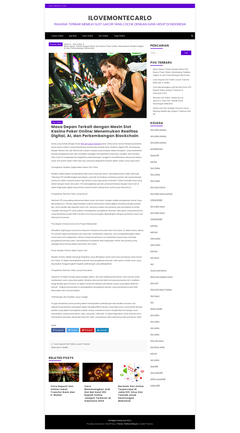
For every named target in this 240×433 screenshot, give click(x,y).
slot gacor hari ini (157, 187)
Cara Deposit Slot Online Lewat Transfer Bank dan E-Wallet (63, 391)
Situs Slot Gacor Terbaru (161, 289)
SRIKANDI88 (156, 200)
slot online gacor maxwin (161, 193)
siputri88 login (156, 149)
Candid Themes (146, 424)
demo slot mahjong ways (161, 276)
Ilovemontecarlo (120, 17)
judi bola (154, 225)
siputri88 (154, 366)
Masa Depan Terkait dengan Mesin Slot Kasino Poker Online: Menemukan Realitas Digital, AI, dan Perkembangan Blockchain (171, 72)
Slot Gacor (155, 296)
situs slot (154, 283)
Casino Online (57, 35)
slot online (154, 315)
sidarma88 (155, 385)
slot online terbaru (158, 129)
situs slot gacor (157, 340)
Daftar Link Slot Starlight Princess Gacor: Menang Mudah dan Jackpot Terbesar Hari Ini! (172, 111)
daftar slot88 (156, 308)
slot (152, 264)
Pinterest (88, 330)
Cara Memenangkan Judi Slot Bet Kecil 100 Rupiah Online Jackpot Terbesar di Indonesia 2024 (97, 393)
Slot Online (103, 35)
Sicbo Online (87, 35)
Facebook (59, 330)
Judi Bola (73, 35)
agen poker (155, 238)
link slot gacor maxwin (91, 143)
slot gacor (154, 257)
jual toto (154, 251)
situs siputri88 (156, 372)
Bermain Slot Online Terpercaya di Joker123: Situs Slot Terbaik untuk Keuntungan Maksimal (131, 393)
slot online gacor (157, 206)
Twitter (73, 330)
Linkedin (103, 330)
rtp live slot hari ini (158, 270)
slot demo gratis (157, 347)
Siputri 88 (154, 155)
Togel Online (119, 35)
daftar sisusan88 (158, 379)
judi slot (153, 161)
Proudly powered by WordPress (101, 424)
